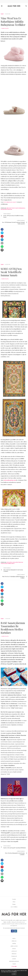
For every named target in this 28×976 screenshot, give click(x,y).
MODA (14, 938)
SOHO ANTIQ (9, 562)
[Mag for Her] (14, 6)
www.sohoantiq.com (10, 480)
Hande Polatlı (5, 28)
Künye (14, 901)
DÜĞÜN (14, 943)
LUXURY (14, 958)
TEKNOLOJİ (14, 956)
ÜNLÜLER (14, 953)
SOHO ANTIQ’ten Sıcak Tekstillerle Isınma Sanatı (11, 272)
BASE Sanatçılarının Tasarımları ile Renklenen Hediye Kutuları (13, 627)
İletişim (14, 904)
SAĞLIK (14, 948)
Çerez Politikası (14, 906)
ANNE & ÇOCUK (14, 946)
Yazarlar (14, 899)
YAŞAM (2, 264)
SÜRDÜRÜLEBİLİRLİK (14, 961)
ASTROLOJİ (14, 951)
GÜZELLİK (14, 941)
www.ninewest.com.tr (10, 202)
